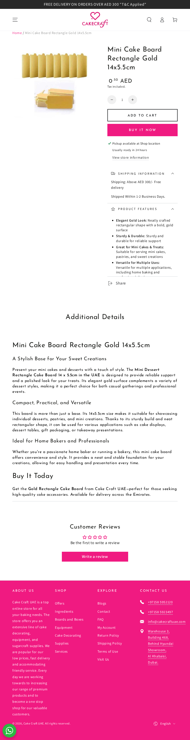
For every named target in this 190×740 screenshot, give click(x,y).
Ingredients (64, 611)
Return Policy (108, 635)
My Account (106, 627)
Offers (60, 603)
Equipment (63, 627)
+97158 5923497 (160, 612)
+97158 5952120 (160, 602)
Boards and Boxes (69, 619)
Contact (103, 611)
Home (17, 33)
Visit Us (103, 659)
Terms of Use (107, 651)
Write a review (95, 556)
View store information (130, 157)
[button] (149, 19)
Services (61, 651)
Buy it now (142, 130)
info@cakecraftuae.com (167, 621)
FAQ (100, 619)
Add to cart (142, 115)
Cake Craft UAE (34, 723)
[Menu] (15, 19)
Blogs (101, 603)
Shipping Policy (109, 643)
